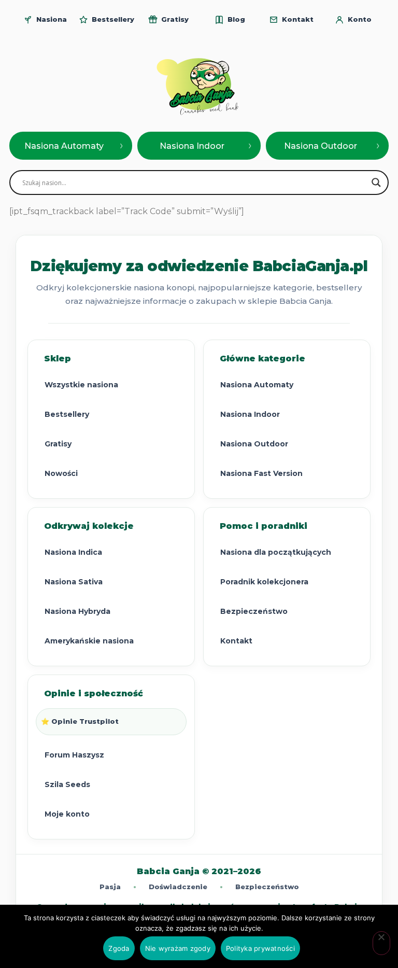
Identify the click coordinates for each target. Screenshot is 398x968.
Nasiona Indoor (250, 414)
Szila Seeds (67, 784)
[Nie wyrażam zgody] (381, 943)
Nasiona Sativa (74, 581)
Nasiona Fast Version (261, 473)
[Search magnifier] (376, 182)
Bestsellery (67, 414)
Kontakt (236, 641)
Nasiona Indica (73, 552)
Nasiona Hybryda (77, 611)
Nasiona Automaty (256, 384)
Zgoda (118, 948)
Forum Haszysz (74, 755)
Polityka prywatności (260, 948)
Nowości (61, 473)
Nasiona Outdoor (254, 443)
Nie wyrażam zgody (177, 948)
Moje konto (67, 814)
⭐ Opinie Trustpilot (80, 721)
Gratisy (58, 443)
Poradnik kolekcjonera (264, 581)
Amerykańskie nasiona (89, 641)
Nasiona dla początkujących (275, 552)
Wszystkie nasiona (81, 384)
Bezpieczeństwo (254, 611)
